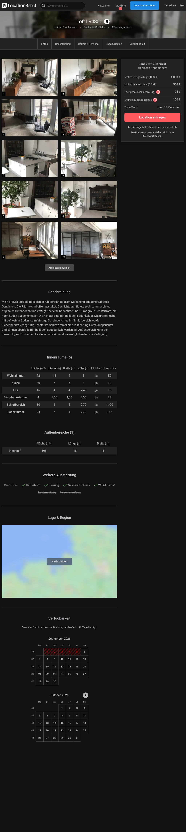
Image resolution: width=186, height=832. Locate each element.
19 (77, 666)
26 (77, 674)
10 (62, 659)
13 (84, 659)
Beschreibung (63, 43)
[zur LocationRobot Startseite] (18, 5)
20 (84, 666)
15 (47, 666)
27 (84, 674)
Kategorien (104, 5)
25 (69, 674)
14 (39, 666)
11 (69, 659)
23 (54, 674)
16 (54, 666)
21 (39, 674)
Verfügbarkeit (137, 43)
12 (77, 659)
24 (62, 674)
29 (47, 681)
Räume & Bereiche (88, 43)
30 (54, 681)
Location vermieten (144, 5)
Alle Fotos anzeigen (59, 267)
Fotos (44, 43)
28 (39, 681)
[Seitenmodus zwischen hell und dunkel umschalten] (181, 5)
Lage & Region (114, 43)
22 (47, 674)
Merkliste (121, 5)
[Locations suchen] (62, 5)
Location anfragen (152, 117)
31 (77, 737)
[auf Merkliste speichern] (107, 21)
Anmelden (170, 5)
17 (62, 666)
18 (69, 666)
